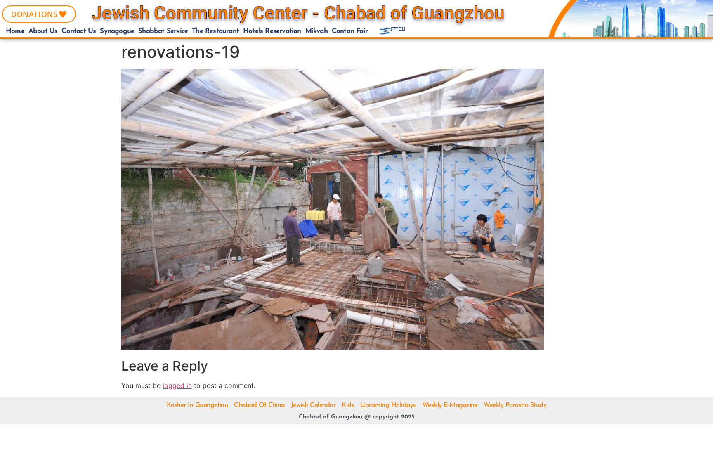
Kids (348, 405)
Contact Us (78, 31)
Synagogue (117, 31)
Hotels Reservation (272, 31)
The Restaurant (215, 31)
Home (15, 31)
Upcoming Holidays (388, 405)
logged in (177, 385)
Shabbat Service (163, 31)
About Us (43, 31)
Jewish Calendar (313, 405)
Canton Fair (350, 31)
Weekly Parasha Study (515, 405)
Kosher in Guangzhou (197, 405)
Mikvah (316, 31)
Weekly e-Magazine (450, 405)
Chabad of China (259, 405)
